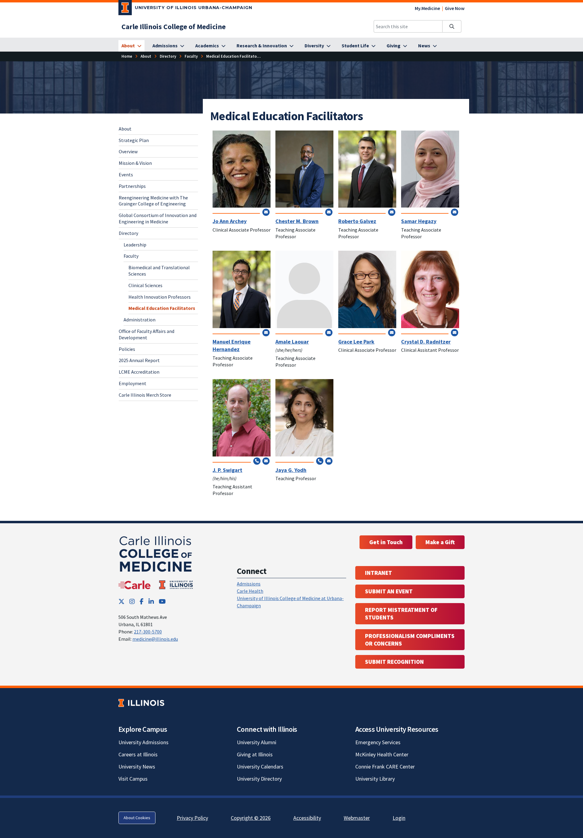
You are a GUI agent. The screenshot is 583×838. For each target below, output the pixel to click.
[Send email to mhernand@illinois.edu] (266, 332)
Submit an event (389, 591)
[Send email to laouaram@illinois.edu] (328, 332)
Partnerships (132, 186)
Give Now (455, 8)
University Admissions (143, 742)
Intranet (378, 572)
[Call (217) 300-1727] (256, 461)
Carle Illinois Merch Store (145, 395)
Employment (132, 383)
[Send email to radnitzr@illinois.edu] (454, 332)
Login (399, 817)
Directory (128, 233)
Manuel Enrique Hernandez (232, 345)
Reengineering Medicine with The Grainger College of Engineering (153, 200)
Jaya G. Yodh (290, 469)
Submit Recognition (394, 661)
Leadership (135, 244)
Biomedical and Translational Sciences (159, 270)
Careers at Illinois (138, 754)
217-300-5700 (148, 632)
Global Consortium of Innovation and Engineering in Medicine (157, 218)
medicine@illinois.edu (155, 639)
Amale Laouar (292, 341)
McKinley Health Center (381, 754)
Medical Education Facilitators (161, 308)
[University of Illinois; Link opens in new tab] (141, 703)
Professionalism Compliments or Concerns (410, 639)
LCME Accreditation (139, 372)
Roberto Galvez (357, 221)
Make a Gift (440, 542)
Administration (139, 320)
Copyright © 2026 (251, 817)
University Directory (259, 778)
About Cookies (137, 817)
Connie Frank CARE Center (385, 766)
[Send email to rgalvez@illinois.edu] (391, 212)
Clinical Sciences (145, 285)
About (125, 129)
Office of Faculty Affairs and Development (146, 334)
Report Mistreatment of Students (401, 613)
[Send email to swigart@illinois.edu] (266, 461)
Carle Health (250, 591)
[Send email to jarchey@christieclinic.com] (266, 212)
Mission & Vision (135, 163)
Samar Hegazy (418, 221)
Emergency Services (378, 742)
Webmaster (357, 817)
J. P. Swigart (227, 469)
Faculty (131, 256)
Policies (127, 349)
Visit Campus (133, 778)
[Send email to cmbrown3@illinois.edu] (328, 212)
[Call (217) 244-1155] (319, 461)
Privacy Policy (192, 817)
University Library (375, 778)
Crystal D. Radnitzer (426, 341)
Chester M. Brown (297, 221)
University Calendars (260, 766)
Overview (128, 151)
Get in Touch (386, 542)
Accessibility (307, 817)
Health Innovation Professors (159, 296)
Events (126, 174)
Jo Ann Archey (230, 221)
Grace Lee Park (356, 341)
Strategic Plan (134, 140)
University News (136, 766)
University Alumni (256, 742)
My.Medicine (427, 8)
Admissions (249, 584)
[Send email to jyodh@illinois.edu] (328, 461)
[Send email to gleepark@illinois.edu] (391, 332)
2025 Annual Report (139, 360)
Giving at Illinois (255, 754)
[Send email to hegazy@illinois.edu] (454, 212)
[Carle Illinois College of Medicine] (156, 561)
